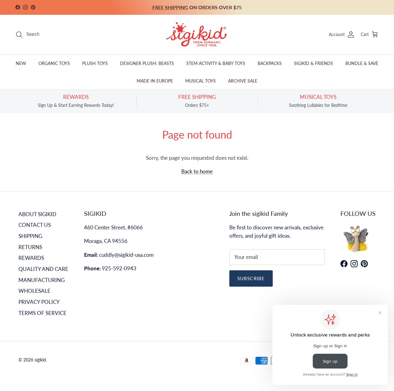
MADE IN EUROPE (155, 80)
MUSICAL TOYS (200, 80)
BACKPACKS (270, 63)
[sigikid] (197, 34)
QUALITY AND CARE (43, 269)
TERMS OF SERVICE (42, 313)
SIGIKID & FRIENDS (313, 63)
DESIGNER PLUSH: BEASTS (147, 63)
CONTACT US (34, 225)
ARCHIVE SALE (242, 80)
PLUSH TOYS (95, 63)
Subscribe (251, 278)
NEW (21, 63)
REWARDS (31, 258)
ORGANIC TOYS (54, 63)
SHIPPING (30, 236)
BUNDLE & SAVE (361, 63)
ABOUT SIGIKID (37, 214)
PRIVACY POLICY (39, 302)
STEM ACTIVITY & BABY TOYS (215, 63)
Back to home (197, 171)
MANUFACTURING (41, 280)
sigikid (40, 359)
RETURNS (30, 247)
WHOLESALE (34, 291)
